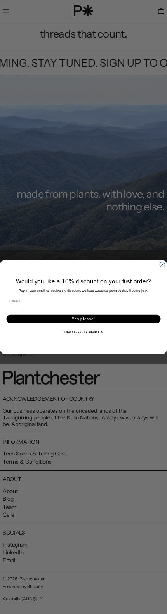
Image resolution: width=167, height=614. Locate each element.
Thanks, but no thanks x (83, 331)
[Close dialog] (162, 264)
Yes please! (83, 319)
